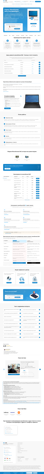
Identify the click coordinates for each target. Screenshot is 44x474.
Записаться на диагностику (8, 233)
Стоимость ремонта (20, 442)
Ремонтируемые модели (21, 448)
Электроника (5, 178)
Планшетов (34, 458)
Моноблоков (27, 458)
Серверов (19, 459)
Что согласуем (17, 35)
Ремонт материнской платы (33, 402)
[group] (6, 413)
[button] (40, 369)
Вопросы (39, 35)
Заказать (38, 178)
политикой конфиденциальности (18, 298)
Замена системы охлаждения (6, 403)
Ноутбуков (34, 459)
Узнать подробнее (9, 282)
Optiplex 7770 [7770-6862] (18, 401)
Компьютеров (19, 458)
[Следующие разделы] (40, 35)
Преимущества (5, 35)
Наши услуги (19, 449)
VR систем (26, 459)
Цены (9, 35)
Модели (27, 35)
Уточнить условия (7, 108)
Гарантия (13, 35)
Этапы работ (22, 35)
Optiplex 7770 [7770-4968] (23, 401)
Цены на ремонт (33, 23)
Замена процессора (38, 402)
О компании (19, 447)
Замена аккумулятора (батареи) (13, 403)
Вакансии (19, 446)
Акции (35, 35)
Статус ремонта (32, 1)
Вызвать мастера (14, 374)
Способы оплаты (20, 452)
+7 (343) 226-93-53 (25, 1)
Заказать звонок (38, 1)
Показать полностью (5, 91)
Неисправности (31, 35)
